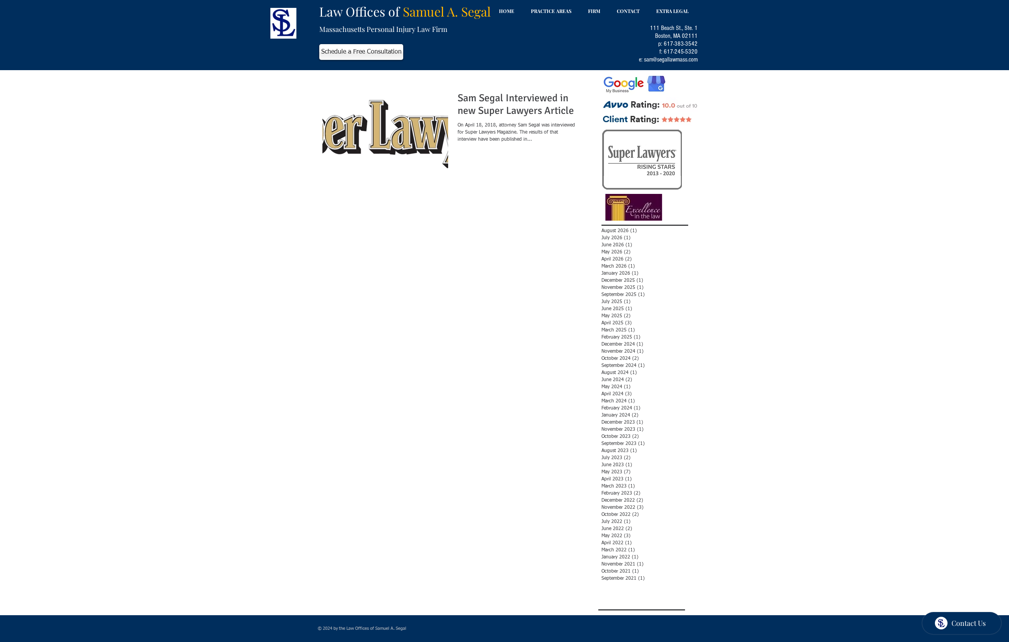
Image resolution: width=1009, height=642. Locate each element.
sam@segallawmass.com (671, 59)
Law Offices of (405, 11)
